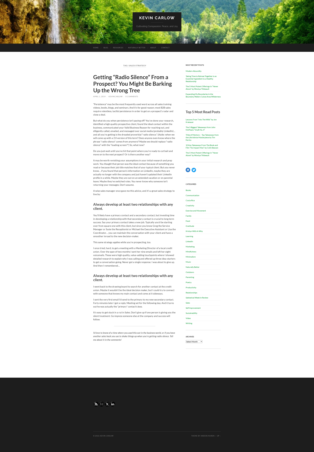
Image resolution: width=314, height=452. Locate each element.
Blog (106, 48)
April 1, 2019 (99, 96)
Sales (188, 303)
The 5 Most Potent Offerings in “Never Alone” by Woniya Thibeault (202, 87)
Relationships (191, 292)
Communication (192, 195)
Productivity (191, 287)
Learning (189, 236)
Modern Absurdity (193, 71)
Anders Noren (208, 436)
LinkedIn (189, 241)
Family (188, 216)
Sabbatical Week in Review (197, 297)
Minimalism (191, 257)
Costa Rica (190, 200)
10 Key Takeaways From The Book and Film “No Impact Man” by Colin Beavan (202, 146)
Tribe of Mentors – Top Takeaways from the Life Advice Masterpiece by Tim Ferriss (202, 137)
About (153, 48)
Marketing (190, 246)
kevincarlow (116, 96)
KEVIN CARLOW (157, 18)
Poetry (188, 282)
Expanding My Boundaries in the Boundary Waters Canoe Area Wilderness (203, 95)
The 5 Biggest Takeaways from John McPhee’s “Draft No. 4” (200, 128)
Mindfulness (191, 251)
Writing (189, 323)
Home (96, 48)
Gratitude (190, 226)
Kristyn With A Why (194, 231)
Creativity (190, 205)
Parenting (190, 277)
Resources (118, 48)
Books (188, 190)
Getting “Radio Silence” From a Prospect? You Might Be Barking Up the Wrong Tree (132, 84)
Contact (165, 48)
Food (188, 221)
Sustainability (191, 313)
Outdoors (190, 272)
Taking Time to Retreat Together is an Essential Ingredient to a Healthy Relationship (201, 78)
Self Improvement (193, 308)
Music (188, 262)
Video (188, 318)
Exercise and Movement (196, 210)
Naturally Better (136, 48)
